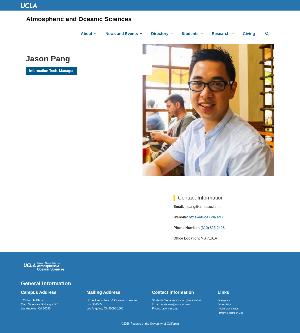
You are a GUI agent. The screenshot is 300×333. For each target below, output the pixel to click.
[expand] (95, 33)
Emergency (224, 300)
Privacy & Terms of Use (230, 312)
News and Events (121, 33)
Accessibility (224, 304)
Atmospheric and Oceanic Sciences (79, 19)
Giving (249, 33)
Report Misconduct (228, 308)
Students (190, 33)
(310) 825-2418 (213, 228)
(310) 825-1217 (170, 308)
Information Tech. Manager (51, 71)
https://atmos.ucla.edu (206, 217)
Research (221, 33)
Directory (159, 33)
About (86, 33)
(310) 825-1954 (194, 300)
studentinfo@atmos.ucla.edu (176, 304)
